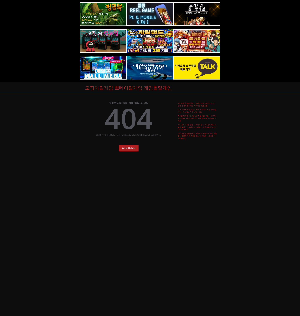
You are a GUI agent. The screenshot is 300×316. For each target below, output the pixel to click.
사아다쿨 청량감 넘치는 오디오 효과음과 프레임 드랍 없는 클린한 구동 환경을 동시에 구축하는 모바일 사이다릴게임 (197, 135)
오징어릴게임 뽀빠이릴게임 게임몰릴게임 (128, 87)
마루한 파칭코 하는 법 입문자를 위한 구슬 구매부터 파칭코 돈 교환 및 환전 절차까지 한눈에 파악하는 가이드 (197, 118)
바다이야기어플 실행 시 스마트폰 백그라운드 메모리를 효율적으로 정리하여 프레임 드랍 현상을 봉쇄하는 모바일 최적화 (197, 127)
